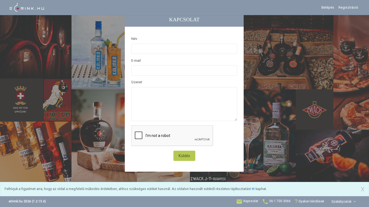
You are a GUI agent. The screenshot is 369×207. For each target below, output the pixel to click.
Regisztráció (348, 7)
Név (134, 39)
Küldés (184, 156)
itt (253, 189)
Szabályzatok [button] (341, 201)
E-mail (136, 60)
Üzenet (136, 82)
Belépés (327, 7)
